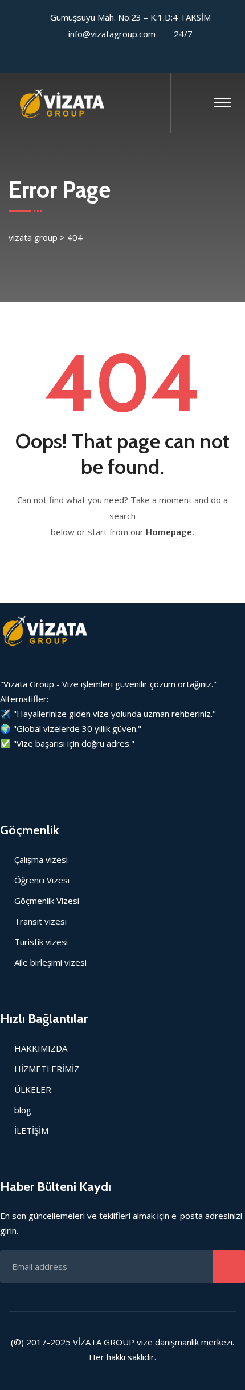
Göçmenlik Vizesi (46, 900)
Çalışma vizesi (41, 859)
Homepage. (170, 531)
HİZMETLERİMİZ (46, 1068)
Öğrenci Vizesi (42, 880)
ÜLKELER (32, 1089)
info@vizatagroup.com (112, 33)
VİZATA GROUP (103, 1342)
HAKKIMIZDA (40, 1048)
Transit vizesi (40, 921)
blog (22, 1110)
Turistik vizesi (41, 941)
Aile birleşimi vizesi (50, 962)
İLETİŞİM (31, 1130)
